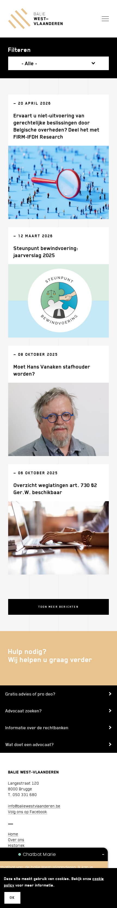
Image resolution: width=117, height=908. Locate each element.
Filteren (19, 50)
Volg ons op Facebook (27, 811)
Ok (12, 897)
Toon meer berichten (58, 606)
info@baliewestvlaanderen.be (34, 805)
